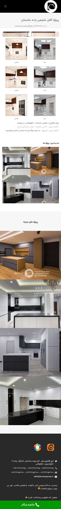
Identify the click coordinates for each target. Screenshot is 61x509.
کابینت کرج (35, 126)
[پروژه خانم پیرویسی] (19, 158)
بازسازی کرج (23, 126)
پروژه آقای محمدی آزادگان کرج (30, 369)
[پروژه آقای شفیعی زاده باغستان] (30, 33)
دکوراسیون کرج (51, 130)
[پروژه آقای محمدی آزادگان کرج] (48, 186)
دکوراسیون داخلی (50, 126)
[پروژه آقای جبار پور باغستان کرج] (48, 158)
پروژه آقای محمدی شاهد (31, 417)
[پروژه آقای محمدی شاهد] (19, 186)
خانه (45, 26)
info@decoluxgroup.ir (43, 476)
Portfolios (38, 26)
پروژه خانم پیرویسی (30, 320)
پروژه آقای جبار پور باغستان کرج (30, 271)
